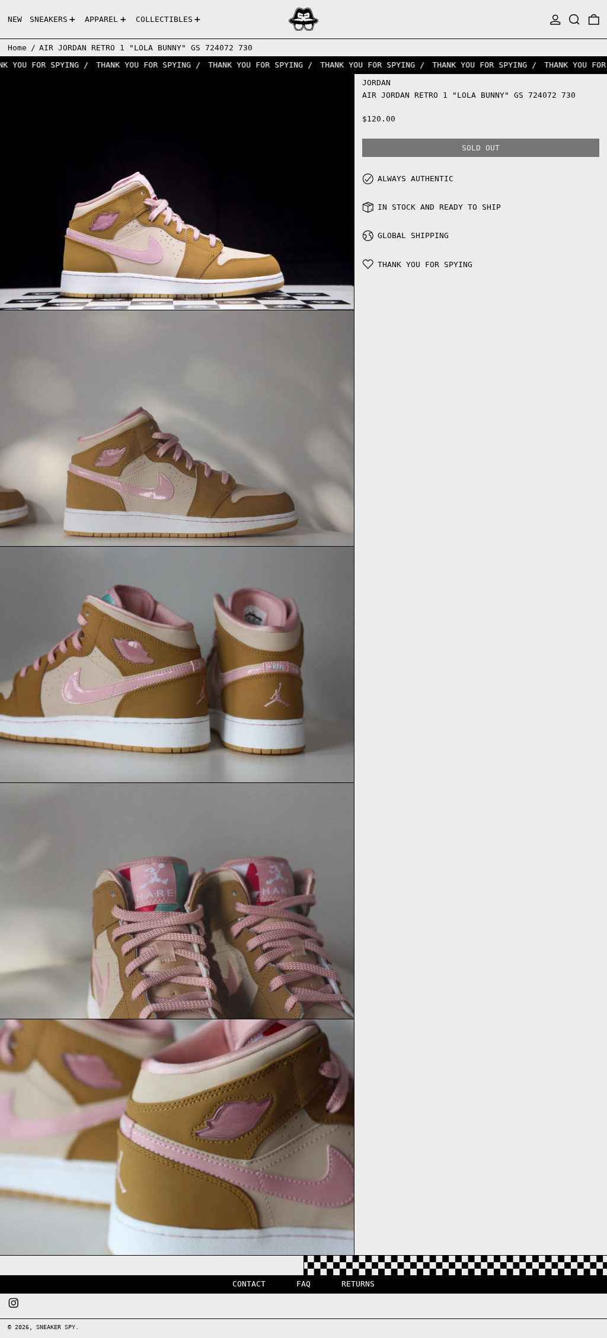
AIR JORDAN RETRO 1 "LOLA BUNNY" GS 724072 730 (146, 47)
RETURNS (358, 1283)
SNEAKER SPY (55, 1326)
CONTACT (249, 1283)
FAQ (303, 1283)
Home (17, 47)
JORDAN (376, 82)
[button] (574, 19)
